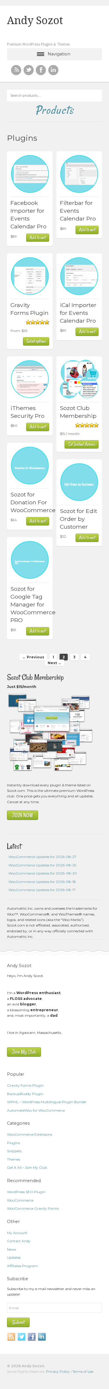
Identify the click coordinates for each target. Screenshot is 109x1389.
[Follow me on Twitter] (29, 70)
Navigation (59, 54)
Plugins (13, 1143)
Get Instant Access (81, 444)
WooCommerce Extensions (29, 1134)
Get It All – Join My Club (27, 1167)
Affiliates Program (22, 1266)
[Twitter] (21, 1337)
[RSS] (16, 70)
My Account (17, 1233)
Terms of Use (82, 1371)
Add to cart (38, 238)
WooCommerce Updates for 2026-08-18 (42, 881)
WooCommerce (20, 1200)
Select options (36, 341)
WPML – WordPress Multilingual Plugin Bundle (46, 1102)
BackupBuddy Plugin (25, 1094)
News (11, 1249)
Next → (54, 662)
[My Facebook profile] (41, 70)
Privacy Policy (58, 1371)
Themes (13, 1159)
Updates (14, 1257)
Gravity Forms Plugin (25, 1085)
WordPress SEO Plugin (26, 1192)
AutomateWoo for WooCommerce (36, 1110)
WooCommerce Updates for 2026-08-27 (42, 857)
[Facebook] (32, 1337)
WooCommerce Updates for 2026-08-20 (42, 873)
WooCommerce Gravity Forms (33, 1208)
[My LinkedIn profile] (53, 70)
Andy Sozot (35, 20)
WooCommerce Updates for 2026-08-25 (42, 865)
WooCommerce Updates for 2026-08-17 (42, 890)
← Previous (33, 657)
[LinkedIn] (42, 1337)
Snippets (14, 1151)
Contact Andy (19, 1241)
